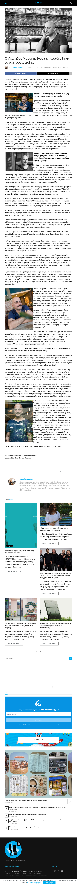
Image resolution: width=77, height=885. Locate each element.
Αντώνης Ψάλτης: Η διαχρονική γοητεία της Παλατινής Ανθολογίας (19, 552)
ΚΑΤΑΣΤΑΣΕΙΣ (34, 877)
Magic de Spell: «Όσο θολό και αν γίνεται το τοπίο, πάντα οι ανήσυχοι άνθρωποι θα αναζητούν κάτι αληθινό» (55, 575)
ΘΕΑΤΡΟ (8, 875)
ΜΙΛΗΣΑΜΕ (47, 67)
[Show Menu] (5, 3)
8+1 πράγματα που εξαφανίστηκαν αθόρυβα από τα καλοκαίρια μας (26, 800)
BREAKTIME (43, 875)
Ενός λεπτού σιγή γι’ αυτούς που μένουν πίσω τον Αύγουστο (27, 814)
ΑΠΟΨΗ (7, 871)
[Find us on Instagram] (55, 871)
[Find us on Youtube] (62, 871)
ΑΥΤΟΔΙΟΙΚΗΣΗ (10, 877)
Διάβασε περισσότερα (15, 571)
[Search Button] (71, 3)
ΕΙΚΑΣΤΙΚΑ (37, 873)
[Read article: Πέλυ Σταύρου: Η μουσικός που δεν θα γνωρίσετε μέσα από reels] (56, 514)
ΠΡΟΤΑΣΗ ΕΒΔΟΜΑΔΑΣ (29, 875)
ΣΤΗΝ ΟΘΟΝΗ (27, 873)
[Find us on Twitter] (58, 871)
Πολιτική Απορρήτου (34, 883)
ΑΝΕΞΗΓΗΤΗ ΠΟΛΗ (27, 871)
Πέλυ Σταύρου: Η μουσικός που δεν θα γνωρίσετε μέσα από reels (54, 529)
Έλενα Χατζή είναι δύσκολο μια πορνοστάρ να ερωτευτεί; (26, 827)
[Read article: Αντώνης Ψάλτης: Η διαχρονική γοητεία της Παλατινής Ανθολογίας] (21, 525)
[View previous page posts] (36, 651)
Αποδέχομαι (49, 883)
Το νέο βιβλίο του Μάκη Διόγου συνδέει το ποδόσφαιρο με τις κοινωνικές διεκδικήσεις (55, 625)
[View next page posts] (40, 651)
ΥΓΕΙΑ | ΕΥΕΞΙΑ (22, 877)
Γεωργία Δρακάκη (17, 67)
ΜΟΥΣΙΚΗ (16, 875)
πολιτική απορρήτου (39, 724)
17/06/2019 (29, 67)
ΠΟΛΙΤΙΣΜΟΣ (16, 873)
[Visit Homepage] (38, 3)
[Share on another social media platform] (70, 73)
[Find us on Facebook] (52, 871)
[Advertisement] (38, 469)
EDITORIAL (15, 871)
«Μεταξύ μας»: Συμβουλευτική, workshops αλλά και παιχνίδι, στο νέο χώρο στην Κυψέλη (20, 625)
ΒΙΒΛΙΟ (8, 873)
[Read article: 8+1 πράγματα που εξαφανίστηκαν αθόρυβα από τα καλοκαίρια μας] (38, 774)
